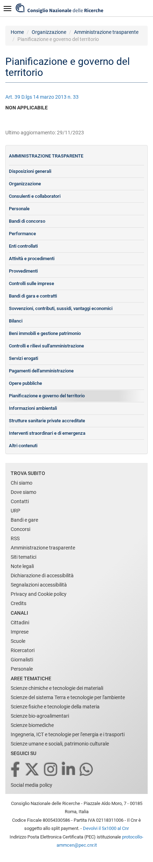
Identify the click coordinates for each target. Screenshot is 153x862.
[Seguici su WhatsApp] (87, 770)
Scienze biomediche (32, 725)
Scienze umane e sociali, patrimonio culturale (60, 744)
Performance (22, 233)
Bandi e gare (24, 520)
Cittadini (20, 622)
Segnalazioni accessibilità (39, 585)
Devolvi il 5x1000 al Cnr (106, 828)
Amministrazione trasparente (106, 32)
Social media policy (31, 785)
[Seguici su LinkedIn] (69, 770)
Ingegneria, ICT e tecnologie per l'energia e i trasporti (68, 734)
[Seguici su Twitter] (33, 770)
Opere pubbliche (25, 383)
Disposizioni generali (30, 171)
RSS (15, 538)
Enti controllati (23, 246)
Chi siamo (21, 483)
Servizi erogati (23, 358)
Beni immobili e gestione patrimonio (45, 333)
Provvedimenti (23, 271)
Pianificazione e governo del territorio (47, 395)
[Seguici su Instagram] (51, 770)
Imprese (19, 632)
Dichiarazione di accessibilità (42, 575)
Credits (18, 603)
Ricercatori (23, 650)
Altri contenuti (23, 445)
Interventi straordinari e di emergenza (47, 433)
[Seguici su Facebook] (16, 770)
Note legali (22, 566)
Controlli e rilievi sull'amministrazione (46, 346)
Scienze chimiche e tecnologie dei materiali (57, 688)
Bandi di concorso (27, 221)
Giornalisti (22, 659)
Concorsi (20, 529)
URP (15, 510)
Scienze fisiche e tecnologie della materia (55, 706)
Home (17, 32)
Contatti (20, 501)
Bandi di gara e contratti (33, 296)
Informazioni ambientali (33, 408)
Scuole (18, 641)
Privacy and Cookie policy (39, 594)
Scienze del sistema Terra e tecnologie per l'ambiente (68, 697)
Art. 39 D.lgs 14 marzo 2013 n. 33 (42, 97)
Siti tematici (23, 557)
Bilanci (15, 321)
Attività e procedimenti (31, 258)
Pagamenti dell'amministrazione (41, 370)
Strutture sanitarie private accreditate (47, 420)
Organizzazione (49, 32)
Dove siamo (23, 492)
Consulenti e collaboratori (34, 196)
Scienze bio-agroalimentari (40, 716)
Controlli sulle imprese (31, 283)
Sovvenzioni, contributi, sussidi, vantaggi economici (60, 308)
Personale (19, 208)
